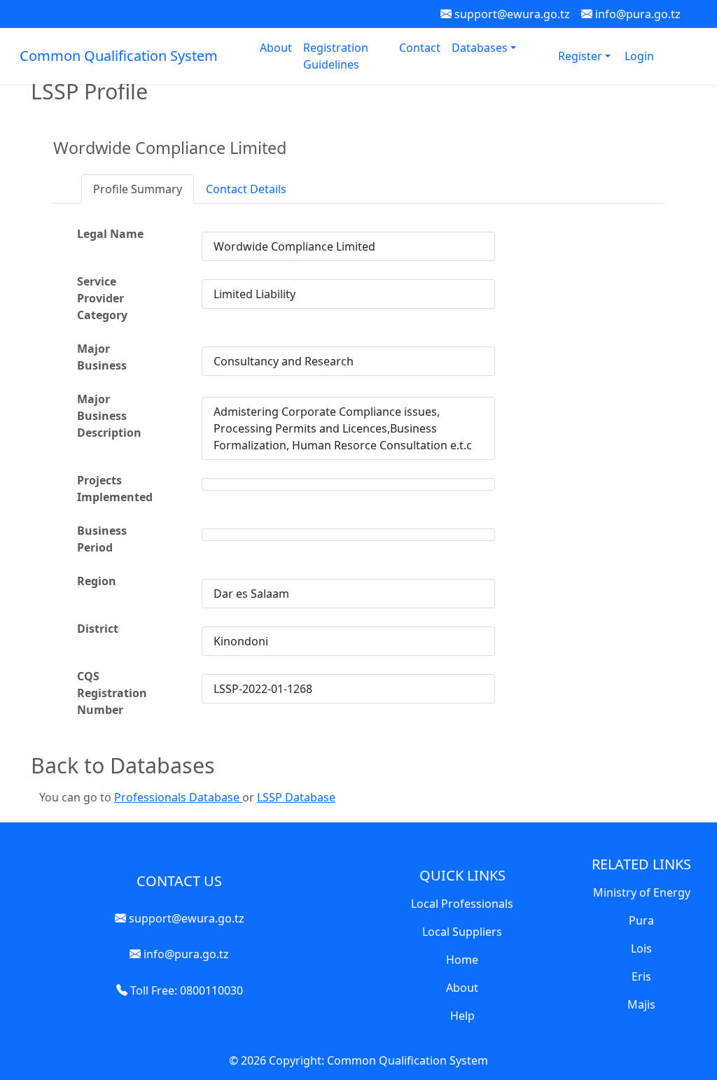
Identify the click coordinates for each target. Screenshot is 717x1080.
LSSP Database (296, 797)
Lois (641, 948)
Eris (641, 976)
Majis (641, 1004)
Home (462, 959)
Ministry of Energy (641, 892)
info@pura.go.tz (636, 14)
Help (462, 1015)
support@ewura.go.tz (511, 14)
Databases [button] (481, 47)
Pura (641, 920)
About (276, 47)
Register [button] (581, 56)
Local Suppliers (462, 931)
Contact (419, 47)
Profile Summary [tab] (137, 189)
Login (639, 56)
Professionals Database (178, 797)
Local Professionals (462, 903)
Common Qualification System (119, 55)
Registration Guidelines (335, 56)
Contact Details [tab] (246, 189)
